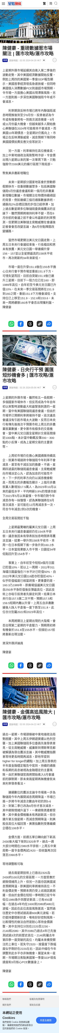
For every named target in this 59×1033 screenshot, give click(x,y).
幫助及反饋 (35, 1005)
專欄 (5, 60)
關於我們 (6, 1005)
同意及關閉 (45, 1020)
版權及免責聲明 (37, 999)
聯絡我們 (6, 999)
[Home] (14, 3)
